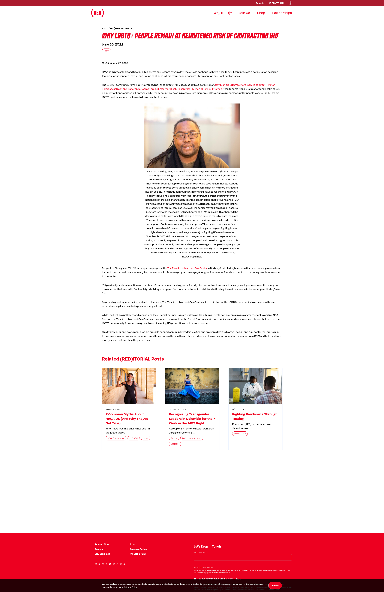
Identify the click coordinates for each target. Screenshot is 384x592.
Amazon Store (102, 544)
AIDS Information (116, 438)
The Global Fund (138, 553)
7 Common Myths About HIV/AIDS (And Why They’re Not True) (127, 418)
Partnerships (282, 12)
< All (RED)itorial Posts (117, 28)
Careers (99, 549)
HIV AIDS (133, 438)
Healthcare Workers (191, 438)
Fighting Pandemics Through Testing (254, 416)
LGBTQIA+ (175, 444)
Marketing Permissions (203, 567)
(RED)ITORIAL (277, 3)
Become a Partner (139, 549)
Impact (174, 438)
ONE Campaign (102, 553)
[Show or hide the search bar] (290, 3)
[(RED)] (97, 12)
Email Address (201, 552)
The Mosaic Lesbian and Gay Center (187, 268)
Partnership (240, 433)
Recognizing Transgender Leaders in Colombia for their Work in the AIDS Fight (192, 418)
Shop (261, 12)
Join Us (244, 12)
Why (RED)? (222, 12)
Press (132, 544)
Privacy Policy (130, 587)
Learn (106, 51)
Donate (260, 3)
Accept (275, 585)
